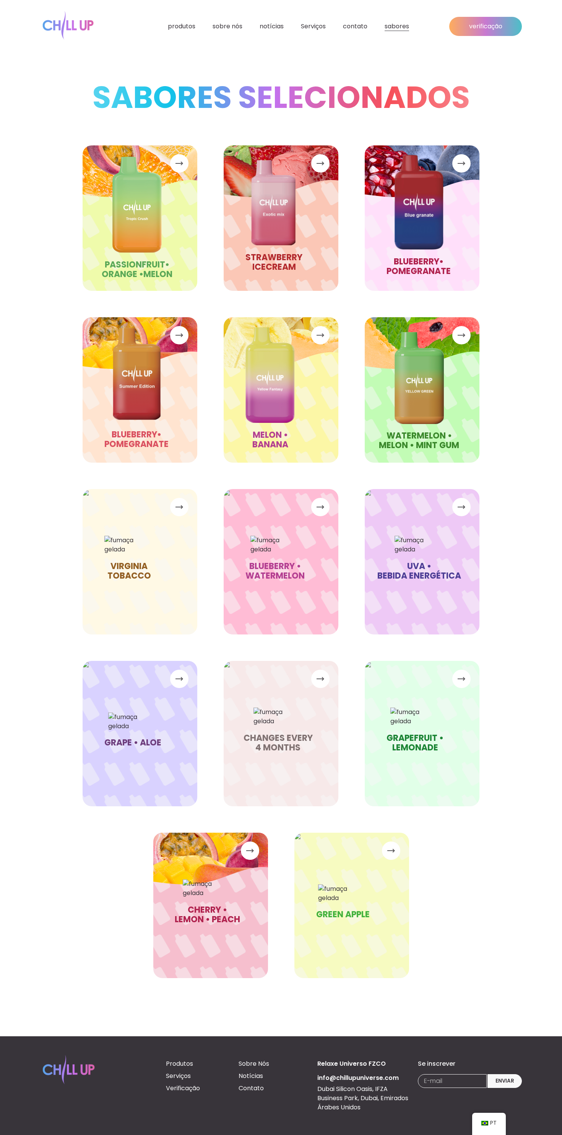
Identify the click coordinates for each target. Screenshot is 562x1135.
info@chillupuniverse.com (358, 1077)
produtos (181, 26)
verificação (485, 26)
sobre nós (227, 26)
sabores (397, 26)
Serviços (313, 26)
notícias (272, 26)
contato (355, 26)
